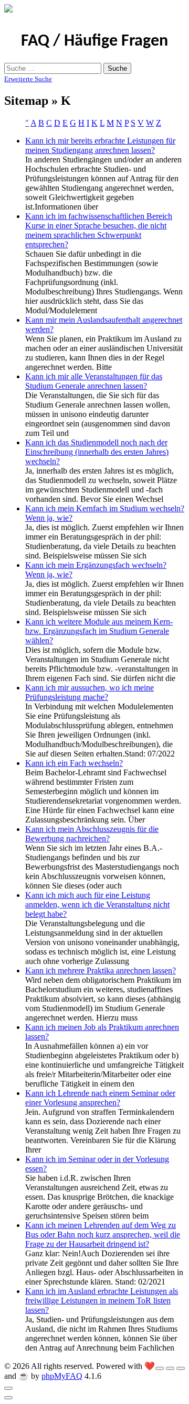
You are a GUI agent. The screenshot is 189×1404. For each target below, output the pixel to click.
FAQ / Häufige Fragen (94, 41)
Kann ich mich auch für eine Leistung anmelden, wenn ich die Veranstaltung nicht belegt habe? (97, 904)
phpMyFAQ (61, 1376)
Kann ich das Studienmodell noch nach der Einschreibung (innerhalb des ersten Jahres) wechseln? (97, 452)
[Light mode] (159, 1368)
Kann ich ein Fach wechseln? (74, 763)
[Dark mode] (170, 1368)
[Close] (8, 1388)
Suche (117, 68)
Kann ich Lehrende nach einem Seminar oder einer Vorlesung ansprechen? (100, 1098)
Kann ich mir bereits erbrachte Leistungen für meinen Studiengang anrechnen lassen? (100, 145)
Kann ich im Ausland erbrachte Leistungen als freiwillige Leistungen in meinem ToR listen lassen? (101, 1300)
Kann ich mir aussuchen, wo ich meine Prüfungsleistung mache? (89, 692)
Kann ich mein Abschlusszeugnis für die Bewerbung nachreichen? (92, 834)
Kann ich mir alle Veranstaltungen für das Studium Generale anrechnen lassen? (93, 381)
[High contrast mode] (180, 1368)
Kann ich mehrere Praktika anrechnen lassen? (100, 970)
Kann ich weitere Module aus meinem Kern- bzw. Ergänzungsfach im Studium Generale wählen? (99, 631)
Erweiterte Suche (28, 79)
